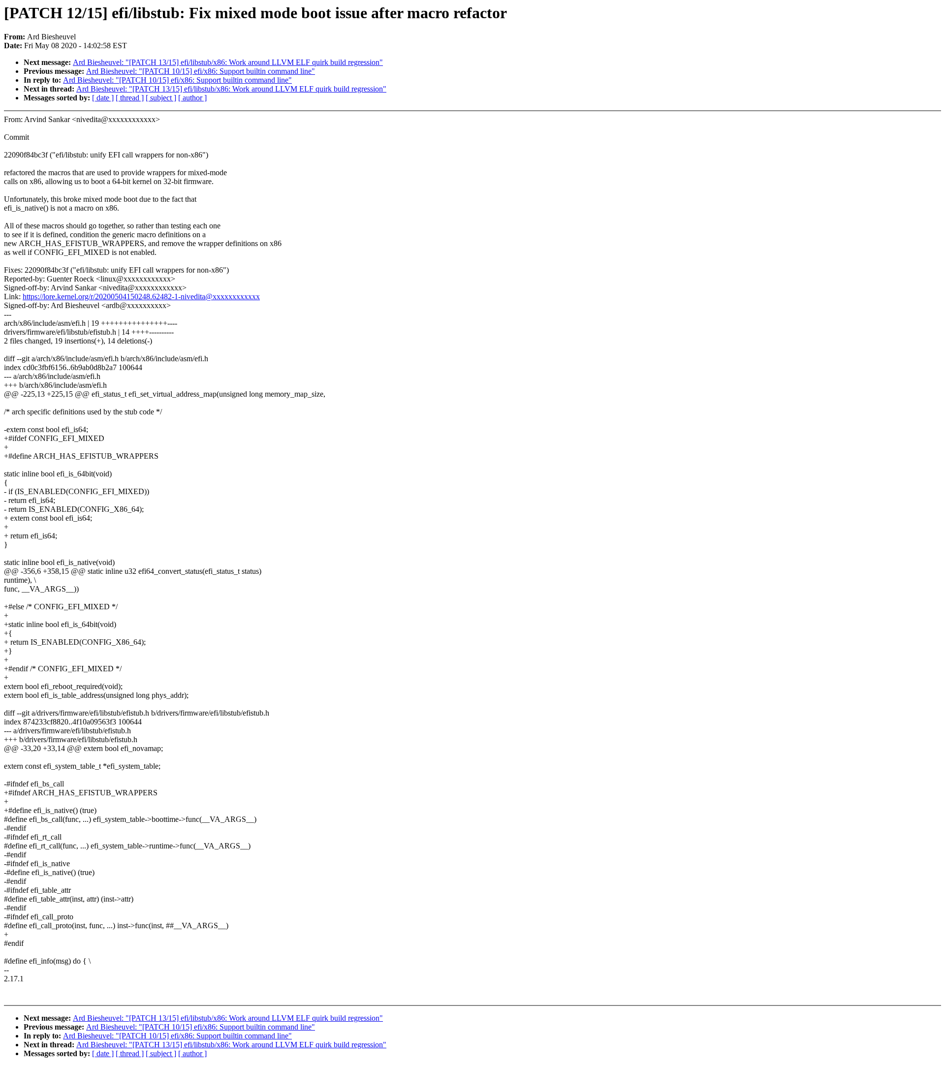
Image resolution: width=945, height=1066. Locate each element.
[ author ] (192, 98)
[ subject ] (161, 98)
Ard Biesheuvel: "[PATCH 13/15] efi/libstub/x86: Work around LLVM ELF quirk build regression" (228, 62)
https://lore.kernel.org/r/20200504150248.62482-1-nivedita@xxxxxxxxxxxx (141, 296)
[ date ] (103, 98)
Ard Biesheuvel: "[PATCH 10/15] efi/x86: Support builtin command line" (200, 71)
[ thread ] (130, 98)
